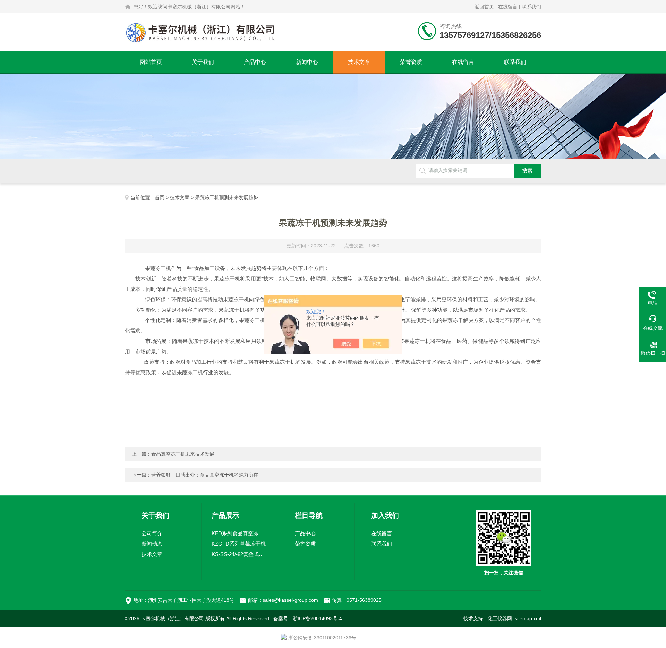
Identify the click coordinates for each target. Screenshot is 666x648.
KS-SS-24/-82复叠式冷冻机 (240, 554)
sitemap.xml (528, 618)
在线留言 (508, 6)
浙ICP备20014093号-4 (317, 618)
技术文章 (359, 62)
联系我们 (531, 6)
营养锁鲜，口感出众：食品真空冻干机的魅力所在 (204, 475)
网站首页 (151, 62)
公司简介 (152, 533)
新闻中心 (307, 62)
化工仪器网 (500, 618)
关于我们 (203, 62)
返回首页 (484, 6)
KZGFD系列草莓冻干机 (239, 544)
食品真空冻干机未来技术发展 (182, 454)
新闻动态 (152, 544)
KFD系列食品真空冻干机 (240, 533)
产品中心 (255, 62)
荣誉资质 (411, 62)
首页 (159, 197)
